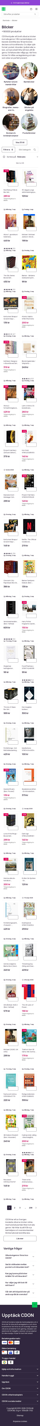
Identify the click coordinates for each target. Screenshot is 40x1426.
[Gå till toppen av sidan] (34, 1304)
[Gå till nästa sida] (36, 1208)
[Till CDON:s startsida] (4, 9)
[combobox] (20, 14)
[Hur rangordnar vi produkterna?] (4, 157)
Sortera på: (11, 157)
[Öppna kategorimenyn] (36, 9)
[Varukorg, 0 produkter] (31, 9)
